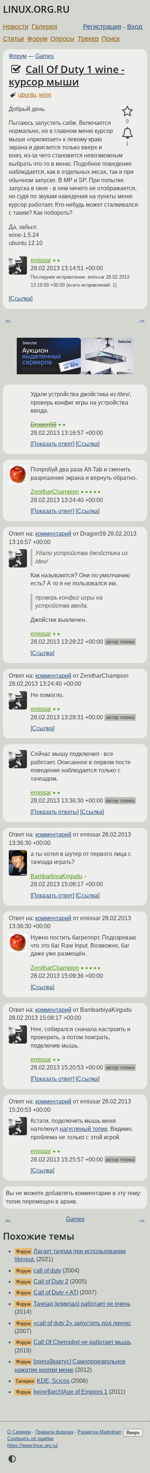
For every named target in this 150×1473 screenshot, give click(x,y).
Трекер (88, 38)
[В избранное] (127, 111)
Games (44, 56)
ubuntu (27, 95)
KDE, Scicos (53, 1381)
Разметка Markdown (99, 1432)
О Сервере (19, 1432)
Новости (15, 26)
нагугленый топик (83, 1129)
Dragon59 (43, 424)
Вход (134, 26)
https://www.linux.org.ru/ (32, 1445)
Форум (37, 38)
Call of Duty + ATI (55, 1292)
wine (45, 95)
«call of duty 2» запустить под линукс (82, 1323)
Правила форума (54, 1432)
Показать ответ (52, 444)
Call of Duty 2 (50, 1281)
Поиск (111, 38)
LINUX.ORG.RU (36, 9)
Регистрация (102, 26)
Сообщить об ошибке (30, 1438)
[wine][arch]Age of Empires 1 (70, 1392)
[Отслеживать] (127, 133)
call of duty (47, 1270)
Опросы (62, 38)
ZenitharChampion (55, 492)
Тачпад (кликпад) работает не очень (81, 1304)
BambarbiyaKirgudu (56, 876)
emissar (41, 260)
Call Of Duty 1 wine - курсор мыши (67, 75)
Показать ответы (54, 812)
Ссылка (20, 298)
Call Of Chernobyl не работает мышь (82, 1342)
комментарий (53, 534)
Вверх (133, 1432)
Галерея (44, 26)
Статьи (13, 38)
